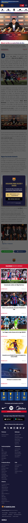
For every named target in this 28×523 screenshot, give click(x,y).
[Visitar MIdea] (21, 408)
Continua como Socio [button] (16, 199)
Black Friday (4, 477)
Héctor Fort (17, 443)
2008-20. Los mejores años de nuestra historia (5, 487)
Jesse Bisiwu (17, 456)
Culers (22, 5)
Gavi (2, 448)
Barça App (3, 469)
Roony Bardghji (18, 452)
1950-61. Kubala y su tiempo (5, 494)
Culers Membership (5, 465)
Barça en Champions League (6, 502)
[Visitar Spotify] (11, 408)
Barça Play (4, 466)
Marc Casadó (4, 453)
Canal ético (17, 466)
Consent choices (15, 516)
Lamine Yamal (17, 448)
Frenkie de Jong (5, 455)
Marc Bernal (4, 458)
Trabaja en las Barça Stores (18, 472)
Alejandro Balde (18, 434)
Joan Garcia (4, 436)
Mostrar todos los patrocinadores (14, 411)
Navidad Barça (4, 479)
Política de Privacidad (12, 512)
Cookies (19, 512)
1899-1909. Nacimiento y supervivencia (4, 498)
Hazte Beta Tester (5, 475)
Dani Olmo (4, 456)
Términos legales (5, 512)
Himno (16, 469)
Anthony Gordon (18, 453)
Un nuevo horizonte (5, 484)
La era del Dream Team (5, 491)
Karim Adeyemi (18, 455)
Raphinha (16, 450)
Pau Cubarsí (17, 436)
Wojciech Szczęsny (5, 434)
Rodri (3, 459)
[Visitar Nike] (4, 408)
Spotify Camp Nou (18, 465)
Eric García (17, 442)
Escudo (16, 468)
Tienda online (4, 471)
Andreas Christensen (19, 437)
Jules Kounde (17, 440)
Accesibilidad (4, 514)
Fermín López (4, 452)
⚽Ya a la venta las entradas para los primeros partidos (10, 2)
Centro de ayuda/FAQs (17, 514)
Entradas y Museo (5, 468)
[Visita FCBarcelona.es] (2, 5)
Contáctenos (10, 514)
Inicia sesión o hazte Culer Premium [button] (16, 194)
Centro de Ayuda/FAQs (4, 473)
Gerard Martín (17, 439)
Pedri (3, 450)
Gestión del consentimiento (6, 516)
